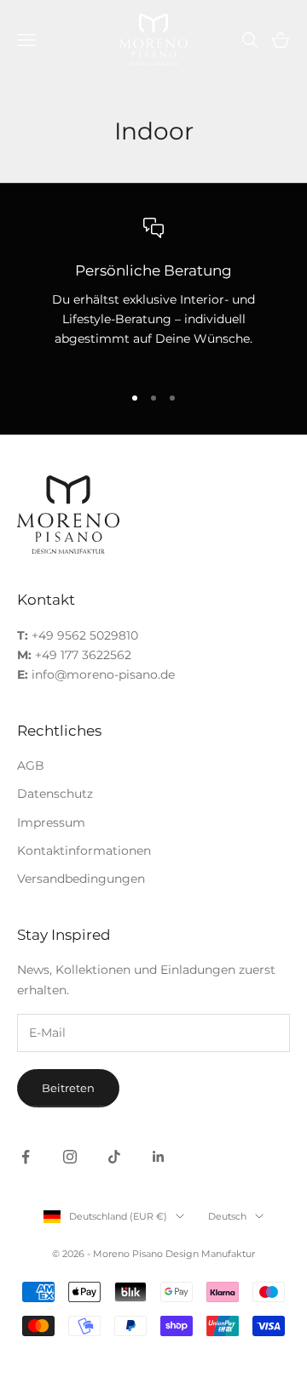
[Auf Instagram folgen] (69, 1156)
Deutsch (227, 1216)
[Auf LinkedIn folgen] (158, 1156)
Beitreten (68, 1088)
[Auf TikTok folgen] (114, 1156)
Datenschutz (55, 793)
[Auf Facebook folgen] (25, 1156)
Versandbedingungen (81, 878)
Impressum (51, 822)
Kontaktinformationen (84, 850)
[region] (153, 293)
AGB (30, 765)
